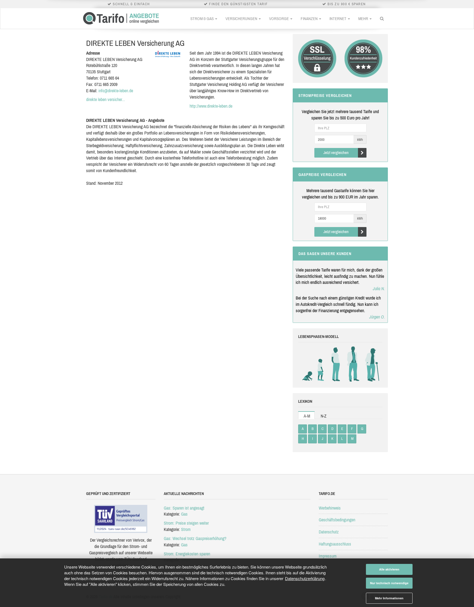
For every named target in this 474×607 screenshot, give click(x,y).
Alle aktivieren (389, 569)
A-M (307, 415)
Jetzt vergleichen (336, 152)
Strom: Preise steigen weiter (186, 523)
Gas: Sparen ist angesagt (184, 507)
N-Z (323, 415)
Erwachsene (353, 364)
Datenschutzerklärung (305, 578)
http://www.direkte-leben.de (211, 106)
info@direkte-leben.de (115, 90)
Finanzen (309, 18)
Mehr (363, 18)
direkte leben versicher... (105, 99)
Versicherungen (241, 18)
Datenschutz (329, 531)
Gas (184, 513)
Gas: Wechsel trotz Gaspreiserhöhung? (195, 538)
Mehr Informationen (389, 598)
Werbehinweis (330, 507)
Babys (308, 364)
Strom (186, 529)
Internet (338, 18)
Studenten (335, 364)
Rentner (371, 364)
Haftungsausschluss (335, 543)
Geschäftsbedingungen (337, 519)
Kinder (321, 364)
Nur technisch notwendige (389, 583)
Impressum (328, 555)
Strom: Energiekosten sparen (187, 553)
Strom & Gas (202, 18)
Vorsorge (279, 18)
